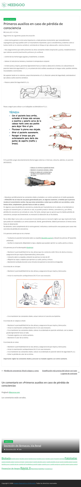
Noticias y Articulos (9, 19)
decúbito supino (47, 238)
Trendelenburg (48, 468)
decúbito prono (41, 458)
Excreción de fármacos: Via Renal (22, 445)
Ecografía (56, 458)
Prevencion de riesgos (11, 468)
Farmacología (8, 441)
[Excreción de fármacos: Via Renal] (40, 411)
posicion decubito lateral (8, 462)
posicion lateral (29, 462)
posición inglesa (37, 464)
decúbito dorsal (32, 458)
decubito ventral (24, 458)
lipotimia (30, 247)
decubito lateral (15, 458)
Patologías (71, 458)
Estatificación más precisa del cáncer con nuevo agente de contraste (59, 372)
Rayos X (25, 468)
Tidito (16, 32)
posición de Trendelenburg (26, 464)
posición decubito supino (39, 462)
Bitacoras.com (14, 392)
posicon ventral (73, 464)
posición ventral (65, 464)
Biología (6, 458)
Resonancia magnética (37, 469)
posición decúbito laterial (66, 462)
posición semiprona (55, 464)
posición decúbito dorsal (52, 462)
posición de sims (14, 464)
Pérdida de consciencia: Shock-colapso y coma (21, 371)
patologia (61, 458)
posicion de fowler (19, 462)
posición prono (46, 464)
